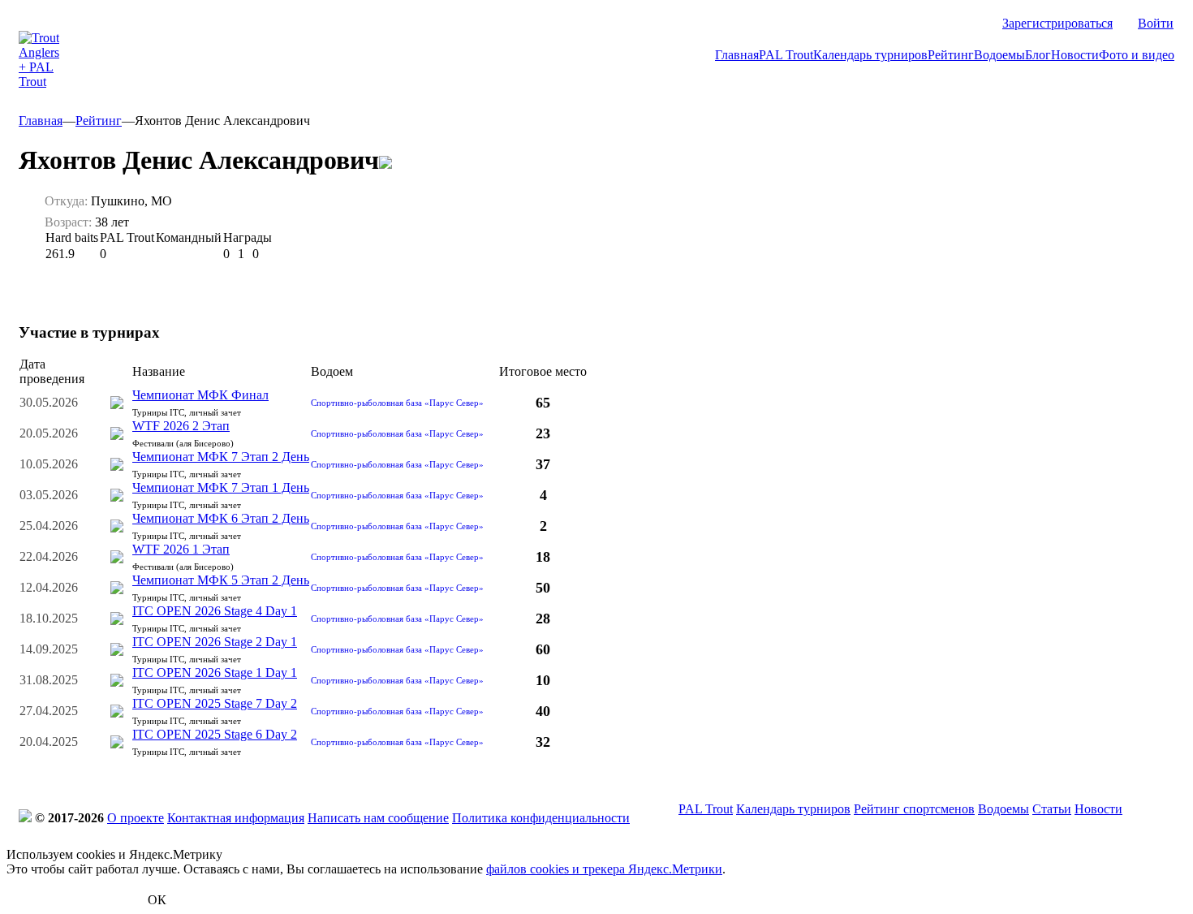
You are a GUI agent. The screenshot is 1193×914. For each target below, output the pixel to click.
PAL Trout (786, 55)
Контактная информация (235, 818)
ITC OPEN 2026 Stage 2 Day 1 (214, 642)
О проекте (135, 818)
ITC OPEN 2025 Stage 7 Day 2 (214, 703)
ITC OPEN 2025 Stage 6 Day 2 (214, 734)
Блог (1038, 55)
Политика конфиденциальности (541, 818)
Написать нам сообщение (378, 818)
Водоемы (999, 55)
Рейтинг (951, 55)
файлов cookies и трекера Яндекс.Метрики (604, 869)
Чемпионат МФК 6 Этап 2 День (220, 518)
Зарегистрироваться (1057, 23)
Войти (1156, 23)
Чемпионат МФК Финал (200, 395)
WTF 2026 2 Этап (181, 426)
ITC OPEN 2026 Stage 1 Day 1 (214, 672)
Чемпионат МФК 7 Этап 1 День (220, 487)
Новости (1075, 55)
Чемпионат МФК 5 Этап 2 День (220, 580)
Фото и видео (1136, 55)
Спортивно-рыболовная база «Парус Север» (397, 402)
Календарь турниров (870, 55)
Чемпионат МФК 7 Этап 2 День (220, 456)
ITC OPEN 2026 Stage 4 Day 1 (214, 611)
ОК (157, 900)
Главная (737, 55)
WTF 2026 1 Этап (181, 549)
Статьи (1051, 809)
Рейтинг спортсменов (914, 809)
